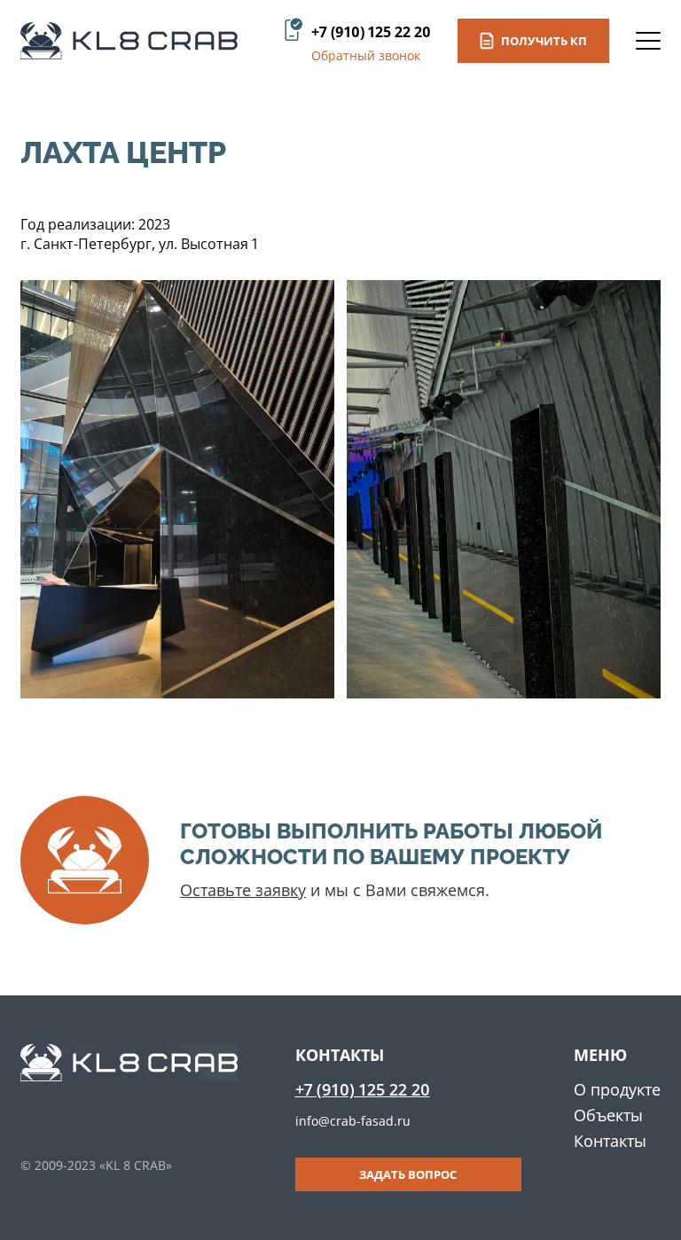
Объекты (608, 1115)
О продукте (617, 1089)
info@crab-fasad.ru (353, 1120)
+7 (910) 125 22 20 (371, 32)
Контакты (610, 1140)
